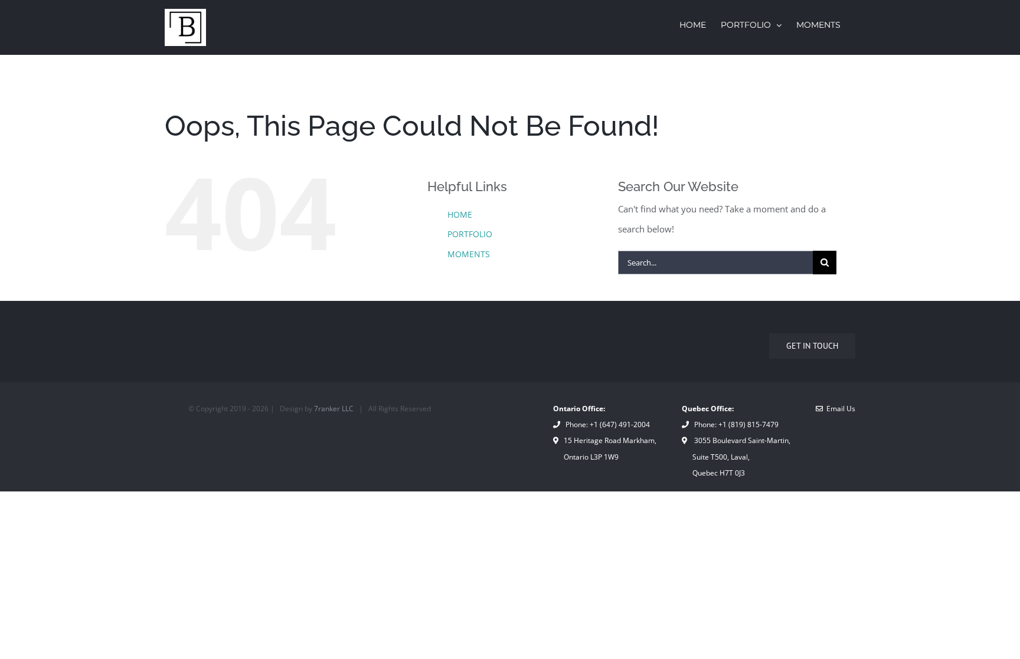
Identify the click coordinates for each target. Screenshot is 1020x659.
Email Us (839, 409)
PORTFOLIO (469, 234)
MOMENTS (468, 254)
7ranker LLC (334, 409)
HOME (459, 214)
